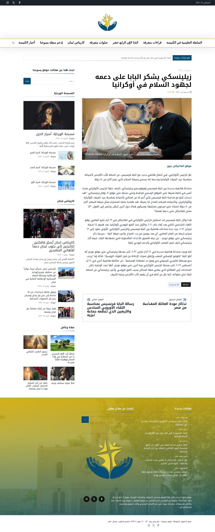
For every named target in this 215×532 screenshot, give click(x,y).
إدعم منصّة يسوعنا (45, 525)
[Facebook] (19, 2)
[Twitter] (13, 2)
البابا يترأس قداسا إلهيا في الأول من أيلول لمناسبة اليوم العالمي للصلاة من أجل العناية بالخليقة (128, 58)
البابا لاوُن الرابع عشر (92, 525)
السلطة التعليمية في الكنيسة (130, 525)
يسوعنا (71, 138)
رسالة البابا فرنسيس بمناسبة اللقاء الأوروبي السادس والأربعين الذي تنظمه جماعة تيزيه (110, 308)
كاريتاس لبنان (61, 525)
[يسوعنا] (107, 10)
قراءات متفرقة (109, 525)
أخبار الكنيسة (30, 525)
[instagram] (7, 2)
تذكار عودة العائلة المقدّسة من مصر (165, 304)
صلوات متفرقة (75, 525)
